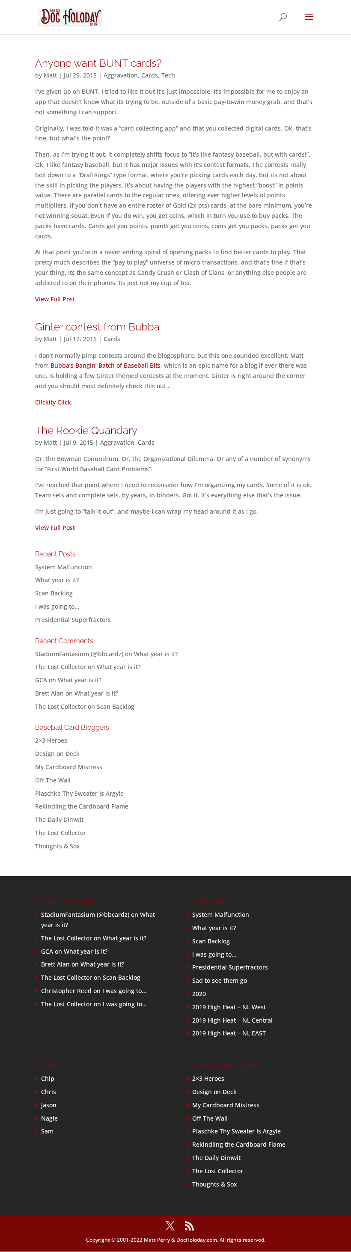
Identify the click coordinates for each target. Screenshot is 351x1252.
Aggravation (121, 75)
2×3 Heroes (51, 740)
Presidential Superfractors (73, 620)
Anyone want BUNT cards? (98, 63)
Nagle (49, 1118)
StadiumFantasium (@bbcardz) (79, 654)
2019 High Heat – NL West (229, 1007)
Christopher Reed (66, 991)
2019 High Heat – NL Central (232, 1020)
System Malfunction (63, 567)
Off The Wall (53, 780)
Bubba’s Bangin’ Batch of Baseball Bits (106, 365)
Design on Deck (57, 753)
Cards (149, 75)
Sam (47, 1131)
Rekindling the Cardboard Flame (81, 806)
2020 (199, 994)
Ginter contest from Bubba (97, 327)
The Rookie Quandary (86, 430)
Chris (48, 1092)
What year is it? (57, 580)
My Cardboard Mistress (68, 767)
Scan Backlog (54, 593)
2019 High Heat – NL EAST (229, 1033)
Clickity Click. (54, 402)
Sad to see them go (219, 980)
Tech (168, 75)
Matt (50, 75)
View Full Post (55, 299)
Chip (47, 1078)
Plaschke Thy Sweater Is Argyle (79, 793)
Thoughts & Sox (57, 846)
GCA (41, 680)
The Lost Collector (60, 833)
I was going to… (57, 606)
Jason (49, 1105)
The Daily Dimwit (59, 819)
